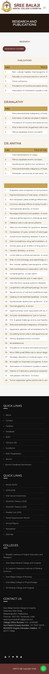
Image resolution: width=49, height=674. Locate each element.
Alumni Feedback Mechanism (18, 465)
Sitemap (9, 534)
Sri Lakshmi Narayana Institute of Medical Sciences (22, 569)
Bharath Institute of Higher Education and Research (23, 556)
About (8, 415)
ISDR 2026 (10, 490)
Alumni (8, 459)
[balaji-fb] (9, 657)
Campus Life (11, 442)
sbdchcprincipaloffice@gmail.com (18, 619)
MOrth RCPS (11, 485)
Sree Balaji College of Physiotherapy (21, 582)
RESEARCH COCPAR (14, 49)
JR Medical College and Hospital (19, 588)
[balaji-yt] (5, 657)
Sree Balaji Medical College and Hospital (23, 563)
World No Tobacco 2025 (16, 507)
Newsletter (10, 529)
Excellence (10, 448)
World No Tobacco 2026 (16, 501)
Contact (9, 420)
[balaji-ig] (17, 657)
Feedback (9, 431)
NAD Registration (13, 454)
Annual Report (11, 523)
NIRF (7, 437)
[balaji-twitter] (13, 657)
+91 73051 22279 (23, 625)
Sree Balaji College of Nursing (18, 577)
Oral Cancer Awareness (15, 496)
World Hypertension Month (17, 518)
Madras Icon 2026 (13, 512)
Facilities (9, 426)
